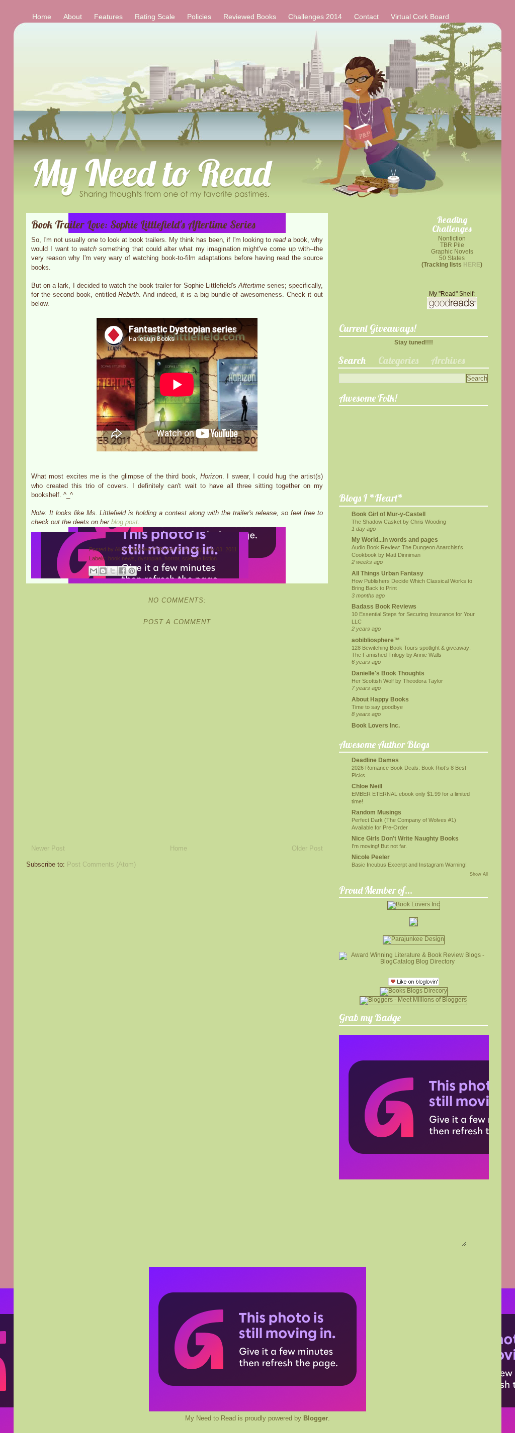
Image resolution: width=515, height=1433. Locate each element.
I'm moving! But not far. (379, 846)
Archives (448, 360)
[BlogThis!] (103, 571)
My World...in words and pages (395, 539)
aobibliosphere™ (376, 640)
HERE (471, 264)
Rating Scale (155, 17)
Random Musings (376, 812)
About (72, 17)
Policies (199, 17)
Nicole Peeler (371, 857)
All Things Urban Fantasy (387, 573)
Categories (398, 360)
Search (352, 360)
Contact (366, 17)
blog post (124, 522)
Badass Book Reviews (384, 606)
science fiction (199, 558)
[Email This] (94, 571)
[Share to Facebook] (122, 571)
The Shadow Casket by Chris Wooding (399, 522)
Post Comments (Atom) (101, 864)
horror (171, 558)
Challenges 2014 (315, 17)
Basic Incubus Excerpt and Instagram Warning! (409, 865)
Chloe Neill (367, 786)
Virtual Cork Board (420, 17)
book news (121, 558)
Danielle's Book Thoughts (388, 673)
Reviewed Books (249, 17)
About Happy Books (380, 699)
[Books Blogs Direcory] (414, 990)
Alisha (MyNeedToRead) (145, 549)
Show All (479, 874)
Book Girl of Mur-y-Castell (388, 514)
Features (108, 17)
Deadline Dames (375, 760)
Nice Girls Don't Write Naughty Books (405, 838)
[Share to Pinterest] (132, 571)
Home (41, 17)
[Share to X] (113, 571)
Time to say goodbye (377, 707)
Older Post (307, 848)
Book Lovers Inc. (376, 725)
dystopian (149, 558)
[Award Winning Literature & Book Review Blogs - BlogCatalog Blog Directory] (413, 961)
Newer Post (48, 848)
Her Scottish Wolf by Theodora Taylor (397, 681)
